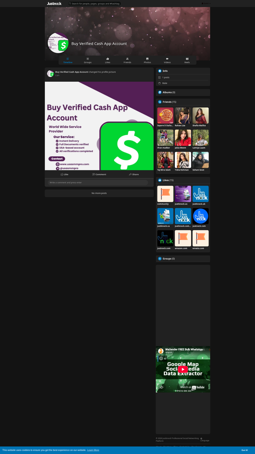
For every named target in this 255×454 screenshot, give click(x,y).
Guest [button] (206, 3)
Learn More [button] (93, 450)
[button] (94, 3)
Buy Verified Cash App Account (99, 43)
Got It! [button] (245, 450)
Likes (166, 180)
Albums (167, 92)
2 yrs (57, 75)
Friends (167, 102)
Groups (167, 258)
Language (204, 440)
